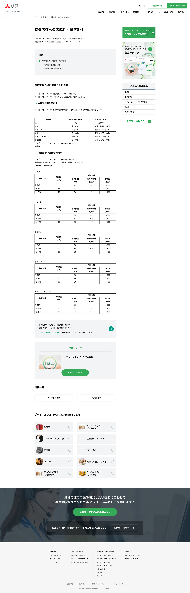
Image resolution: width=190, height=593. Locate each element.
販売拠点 (181, 12)
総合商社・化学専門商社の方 (79, 559)
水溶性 (127, 92)
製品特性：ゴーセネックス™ (105, 562)
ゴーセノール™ (54, 562)
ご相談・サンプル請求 (131, 559)
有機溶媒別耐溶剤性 (52, 65)
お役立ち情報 (168, 12)
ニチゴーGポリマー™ (56, 555)
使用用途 (136, 12)
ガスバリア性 (129, 112)
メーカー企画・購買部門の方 (79, 562)
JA (140, 6)
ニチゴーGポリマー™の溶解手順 (136, 102)
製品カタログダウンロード (133, 555)
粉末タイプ (96, 398)
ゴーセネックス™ (55, 559)
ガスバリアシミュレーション (105, 555)
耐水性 (127, 107)
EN (145, 6)
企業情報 (70, 584)
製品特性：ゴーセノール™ (104, 565)
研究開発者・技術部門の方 (79, 555)
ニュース (99, 576)
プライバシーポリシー (100, 584)
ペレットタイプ (54, 398)
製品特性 (112, 12)
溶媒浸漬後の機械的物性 (54, 69)
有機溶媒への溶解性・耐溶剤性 (54, 61)
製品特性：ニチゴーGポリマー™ (106, 559)
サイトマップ (118, 584)
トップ (35, 17)
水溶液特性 (128, 97)
